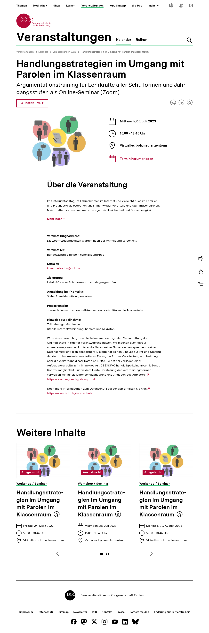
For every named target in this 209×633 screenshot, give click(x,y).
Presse (121, 612)
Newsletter (80, 612)
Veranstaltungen (25, 52)
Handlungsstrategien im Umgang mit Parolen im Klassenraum (115, 52)
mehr (154, 5)
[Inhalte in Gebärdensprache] (181, 6)
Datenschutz (46, 612)
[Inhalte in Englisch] (191, 6)
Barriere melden (139, 612)
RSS (94, 612)
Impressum (26, 612)
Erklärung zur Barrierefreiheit (172, 612)
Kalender (43, 52)
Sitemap (63, 612)
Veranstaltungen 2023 (64, 52)
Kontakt (107, 612)
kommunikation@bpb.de (63, 268)
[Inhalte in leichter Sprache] (171, 6)
